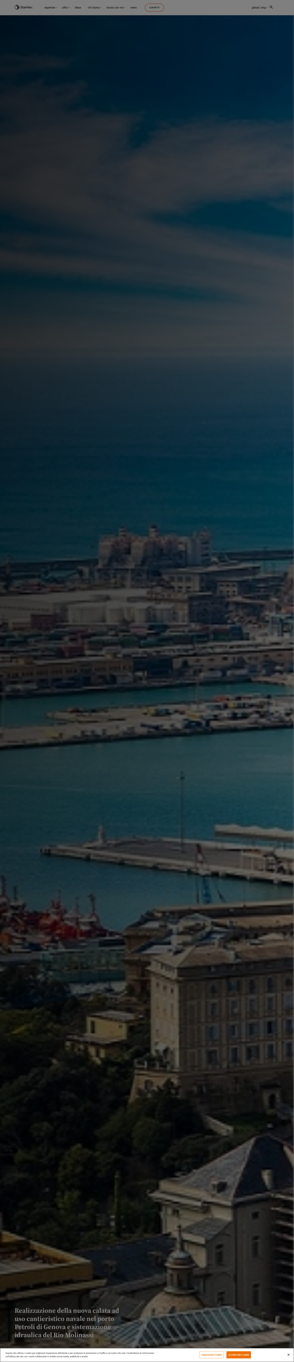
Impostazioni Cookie (211, 1355)
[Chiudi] (288, 1354)
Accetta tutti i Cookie (238, 1355)
